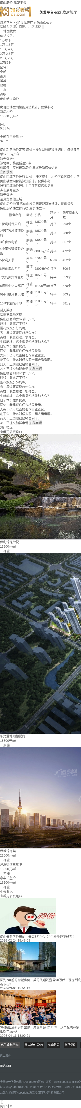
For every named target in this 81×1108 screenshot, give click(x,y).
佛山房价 (43, 23)
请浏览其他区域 (11, 199)
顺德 (3, 85)
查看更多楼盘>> (11, 432)
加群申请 (35, 369)
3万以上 (5, 62)
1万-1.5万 (7, 44)
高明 (3, 94)
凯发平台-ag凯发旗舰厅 (15, 11)
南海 (3, 76)
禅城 (3, 81)
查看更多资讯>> (11, 896)
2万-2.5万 (7, 53)
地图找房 (8, 31)
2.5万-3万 (7, 58)
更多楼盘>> (37, 208)
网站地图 (5, 1066)
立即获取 (6, 172)
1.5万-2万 (7, 49)
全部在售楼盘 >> (11, 136)
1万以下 (5, 40)
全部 (3, 72)
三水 (3, 90)
